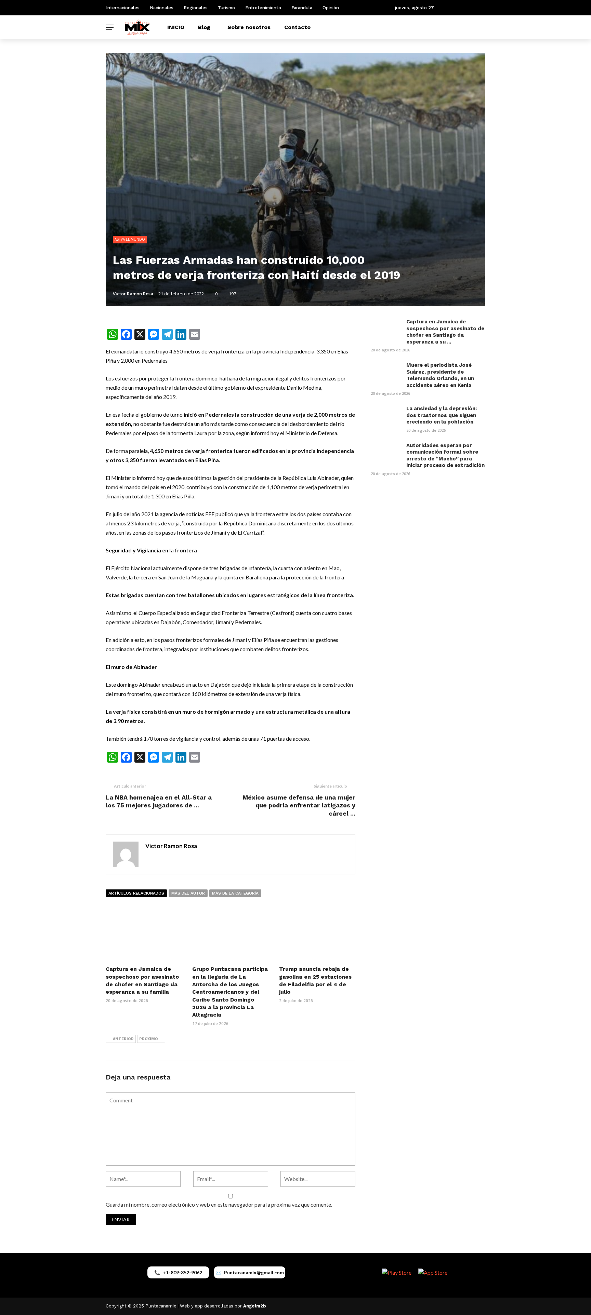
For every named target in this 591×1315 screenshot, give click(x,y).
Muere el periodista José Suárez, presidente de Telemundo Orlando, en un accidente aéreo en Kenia (440, 375)
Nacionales (161, 7)
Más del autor (188, 893)
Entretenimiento (263, 7)
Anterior (123, 1039)
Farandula (301, 7)
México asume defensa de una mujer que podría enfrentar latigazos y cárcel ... (298, 805)
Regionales (196, 7)
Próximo (148, 1039)
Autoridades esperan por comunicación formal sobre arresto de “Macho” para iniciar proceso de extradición (445, 455)
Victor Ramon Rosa (133, 294)
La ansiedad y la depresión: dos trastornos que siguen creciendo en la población (441, 415)
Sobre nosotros (249, 27)
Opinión (331, 7)
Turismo (226, 7)
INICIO (175, 27)
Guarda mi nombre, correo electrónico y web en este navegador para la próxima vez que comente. (219, 1204)
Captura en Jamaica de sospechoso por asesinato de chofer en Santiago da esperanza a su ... (445, 332)
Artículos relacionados (136, 893)
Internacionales (123, 7)
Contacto (297, 27)
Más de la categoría (235, 893)
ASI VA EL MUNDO (130, 239)
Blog (204, 27)
